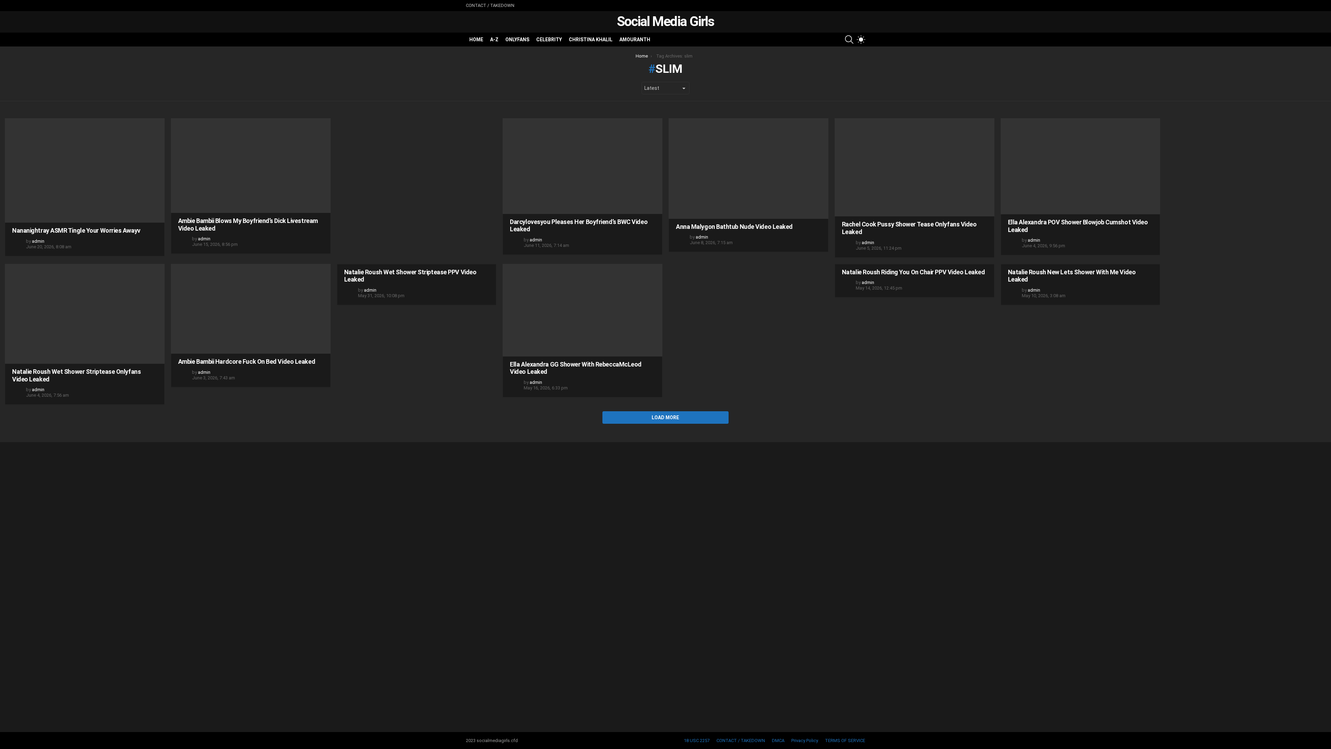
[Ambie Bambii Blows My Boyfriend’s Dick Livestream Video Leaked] (251, 165)
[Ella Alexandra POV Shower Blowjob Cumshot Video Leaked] (1080, 166)
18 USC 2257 (697, 740)
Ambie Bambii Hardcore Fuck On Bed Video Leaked (246, 361)
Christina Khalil (590, 39)
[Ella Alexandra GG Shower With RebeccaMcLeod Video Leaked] (582, 310)
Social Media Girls (665, 21)
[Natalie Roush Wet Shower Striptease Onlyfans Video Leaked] (85, 314)
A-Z (494, 39)
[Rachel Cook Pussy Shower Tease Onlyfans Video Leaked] (914, 167)
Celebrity (549, 39)
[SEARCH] (849, 39)
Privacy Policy (804, 740)
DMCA (778, 740)
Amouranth (634, 39)
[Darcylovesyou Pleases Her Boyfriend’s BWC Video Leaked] (582, 166)
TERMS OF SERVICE (845, 740)
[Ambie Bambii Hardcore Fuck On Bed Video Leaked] (251, 309)
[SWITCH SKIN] (861, 39)
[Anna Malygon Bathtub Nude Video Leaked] (748, 168)
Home (476, 39)
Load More (665, 417)
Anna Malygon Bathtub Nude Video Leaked (734, 226)
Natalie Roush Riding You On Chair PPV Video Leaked (913, 272)
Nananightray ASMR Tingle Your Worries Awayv (76, 230)
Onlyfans (517, 39)
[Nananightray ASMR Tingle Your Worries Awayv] (85, 170)
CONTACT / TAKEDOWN (490, 5)
